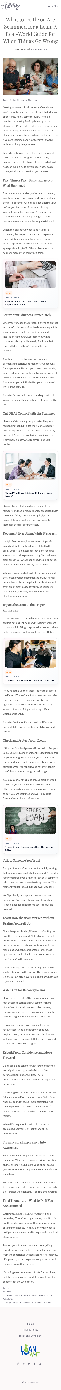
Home (30, 1323)
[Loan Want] (10, 5)
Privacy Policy (30, 1329)
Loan (8, 1288)
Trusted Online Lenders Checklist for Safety (29, 680)
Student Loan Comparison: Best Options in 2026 (29, 848)
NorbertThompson (39, 49)
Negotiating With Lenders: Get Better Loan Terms (28, 1302)
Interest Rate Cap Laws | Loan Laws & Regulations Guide (26, 303)
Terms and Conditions (31, 1335)
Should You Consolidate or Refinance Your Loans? (28, 494)
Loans (8, 1291)
